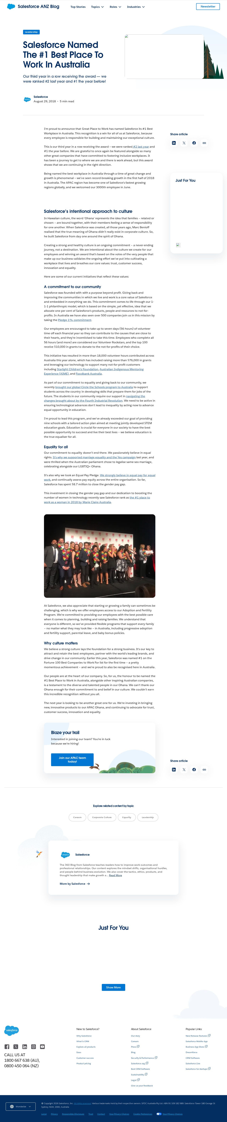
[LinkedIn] (25, 1048)
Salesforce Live (193, 1063)
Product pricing (83, 1063)
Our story (135, 1035)
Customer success (85, 1057)
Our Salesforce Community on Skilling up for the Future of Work (136, 986)
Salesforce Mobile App (196, 1041)
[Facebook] (7, 1048)
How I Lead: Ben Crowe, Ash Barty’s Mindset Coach (195, 208)
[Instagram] (34, 1048)
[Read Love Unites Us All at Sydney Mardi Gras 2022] (42, 968)
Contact (101, 1113)
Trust (90, 1113)
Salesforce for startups (196, 1068)
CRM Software (193, 1057)
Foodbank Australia (89, 374)
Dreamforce (191, 1052)
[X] (16, 1048)
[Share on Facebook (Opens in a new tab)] (194, 143)
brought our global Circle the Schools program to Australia (94, 387)
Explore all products (85, 1046)
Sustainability (137, 1074)
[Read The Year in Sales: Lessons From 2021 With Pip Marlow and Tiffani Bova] (185, 968)
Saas (78, 1052)
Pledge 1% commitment (74, 320)
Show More (113, 987)
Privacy (54, 1113)
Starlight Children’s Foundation (77, 369)
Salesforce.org (138, 1063)
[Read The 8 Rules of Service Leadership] (188, 231)
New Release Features (196, 1035)
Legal (133, 1080)
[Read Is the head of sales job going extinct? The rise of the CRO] (90, 968)
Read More (115, 875)
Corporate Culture (102, 817)
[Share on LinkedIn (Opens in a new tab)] (174, 143)
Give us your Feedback (142, 1085)
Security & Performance (142, 1057)
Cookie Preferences (142, 1113)
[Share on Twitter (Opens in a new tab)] (184, 143)
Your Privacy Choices (119, 1113)
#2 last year (140, 147)
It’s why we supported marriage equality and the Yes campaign (94, 457)
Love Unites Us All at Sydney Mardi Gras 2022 (41, 985)
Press (133, 1046)
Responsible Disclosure (73, 1113)
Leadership (31, 32)
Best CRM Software (140, 1068)
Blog (133, 1052)
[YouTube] (42, 1048)
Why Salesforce (84, 1035)
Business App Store (195, 1046)
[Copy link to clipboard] (204, 143)
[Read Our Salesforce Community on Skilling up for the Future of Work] (137, 968)
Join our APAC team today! (72, 759)
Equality (126, 817)
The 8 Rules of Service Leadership (190, 243)
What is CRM (82, 1041)
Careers (77, 817)
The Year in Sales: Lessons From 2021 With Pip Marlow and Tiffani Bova (184, 986)
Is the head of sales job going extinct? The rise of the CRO (87, 986)
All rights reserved (82, 1103)
